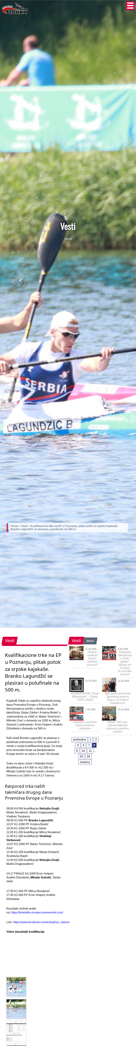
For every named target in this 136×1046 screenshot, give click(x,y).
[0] (16, 987)
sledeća (85, 762)
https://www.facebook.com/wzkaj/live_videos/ (41, 922)
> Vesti (23, 526)
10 (83, 750)
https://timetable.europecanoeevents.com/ (37, 912)
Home (15, 526)
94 (88, 756)
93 (81, 756)
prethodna (79, 739)
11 (90, 750)
